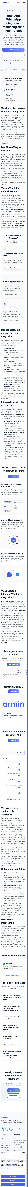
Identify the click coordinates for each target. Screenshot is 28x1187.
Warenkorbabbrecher (19, 1138)
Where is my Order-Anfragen (18, 1148)
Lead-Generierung (18, 1137)
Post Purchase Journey (19, 1142)
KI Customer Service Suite (5, 1139)
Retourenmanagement (19, 1150)
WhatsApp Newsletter (6, 1145)
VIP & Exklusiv (17, 1144)
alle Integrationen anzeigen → (13, 975)
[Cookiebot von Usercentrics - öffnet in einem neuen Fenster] (20, 1152)
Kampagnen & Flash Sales (20, 1140)
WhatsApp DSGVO (5, 1150)
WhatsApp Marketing (5, 1137)
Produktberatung (18, 1146)
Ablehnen (13, 1184)
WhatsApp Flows (5, 1147)
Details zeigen (20, 1172)
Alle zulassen (13, 1176)
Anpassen (12, 1180)
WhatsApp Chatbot (5, 1149)
